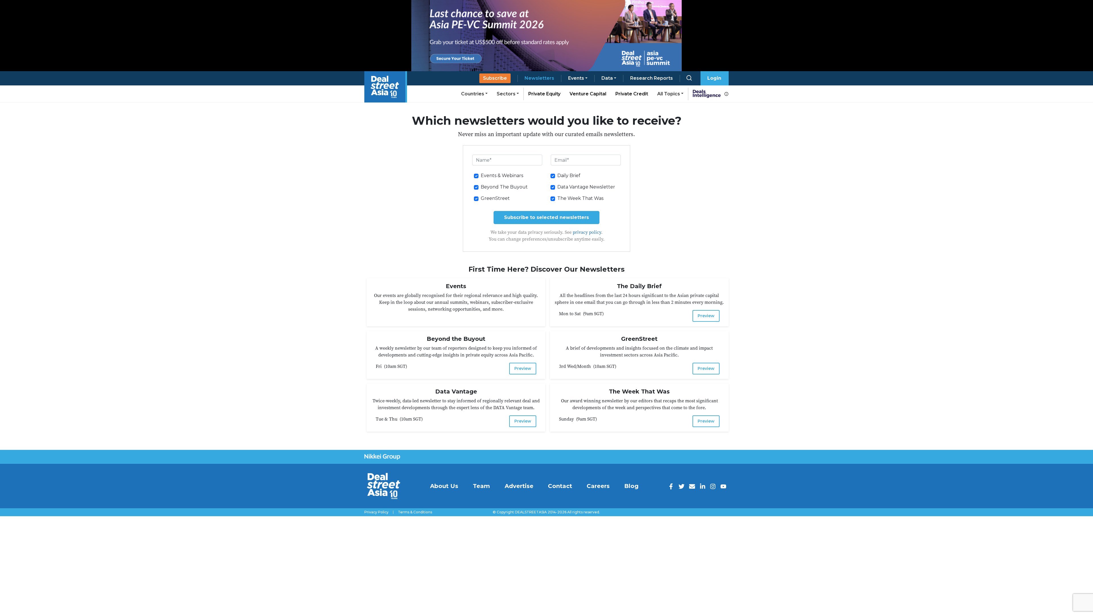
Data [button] (607, 78)
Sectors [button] (506, 94)
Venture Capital (588, 94)
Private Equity (544, 94)
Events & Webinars (502, 175)
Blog (631, 486)
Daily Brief (568, 175)
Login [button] (714, 78)
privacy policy (587, 232)
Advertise (519, 486)
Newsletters (539, 78)
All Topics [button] (668, 94)
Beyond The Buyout (504, 187)
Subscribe (495, 78)
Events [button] (576, 78)
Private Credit (631, 94)
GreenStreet (495, 198)
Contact (560, 486)
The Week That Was (580, 198)
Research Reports (651, 78)
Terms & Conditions (415, 512)
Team (481, 486)
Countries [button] (472, 94)
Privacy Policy (376, 512)
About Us (444, 486)
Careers (598, 486)
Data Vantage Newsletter (586, 187)
